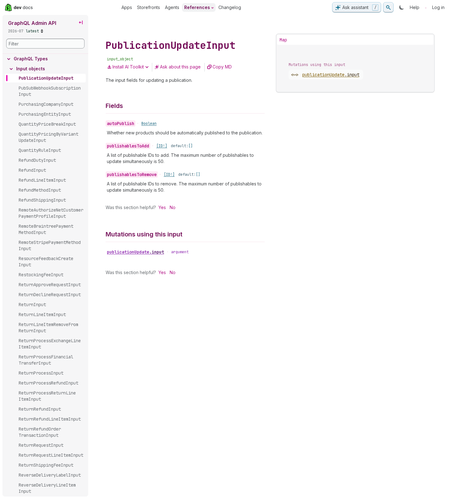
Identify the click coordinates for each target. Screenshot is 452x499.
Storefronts (148, 7)
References (197, 7)
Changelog (229, 7)
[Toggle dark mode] (402, 7)
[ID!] (161, 145)
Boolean (149, 123)
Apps (126, 7)
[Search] (388, 7)
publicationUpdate (135, 252)
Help (414, 7)
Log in (438, 7)
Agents (172, 7)
